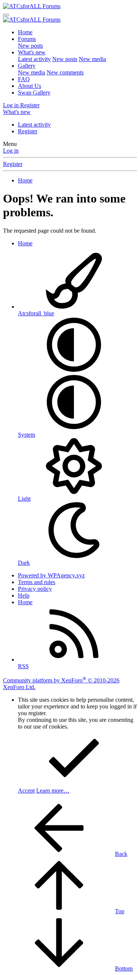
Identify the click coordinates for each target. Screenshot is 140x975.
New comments (65, 72)
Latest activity (34, 59)
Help (23, 595)
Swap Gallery (34, 92)
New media (92, 59)
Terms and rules (36, 582)
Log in (11, 150)
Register (27, 131)
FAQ (24, 79)
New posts (30, 45)
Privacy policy (35, 589)
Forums (27, 39)
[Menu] (6, 15)
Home (25, 32)
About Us (29, 86)
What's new (32, 52)
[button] (74, 370)
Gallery (26, 66)
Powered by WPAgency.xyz (51, 575)
